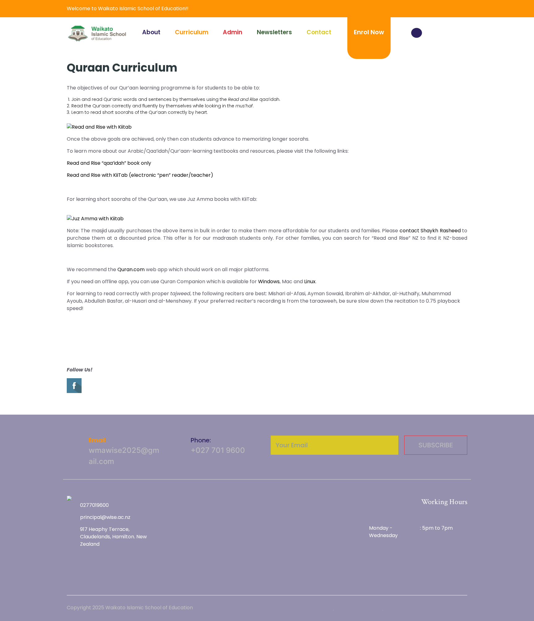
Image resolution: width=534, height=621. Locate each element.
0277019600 (94, 505)
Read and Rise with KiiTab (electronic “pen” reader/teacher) (140, 175)
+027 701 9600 (218, 450)
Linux (310, 281)
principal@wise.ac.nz (105, 517)
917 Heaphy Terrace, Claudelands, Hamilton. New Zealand (113, 537)
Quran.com (131, 269)
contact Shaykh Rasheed (430, 230)
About (151, 32)
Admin (232, 32)
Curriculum (191, 32)
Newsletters (274, 32)
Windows (269, 281)
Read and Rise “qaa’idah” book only (109, 163)
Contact (319, 32)
